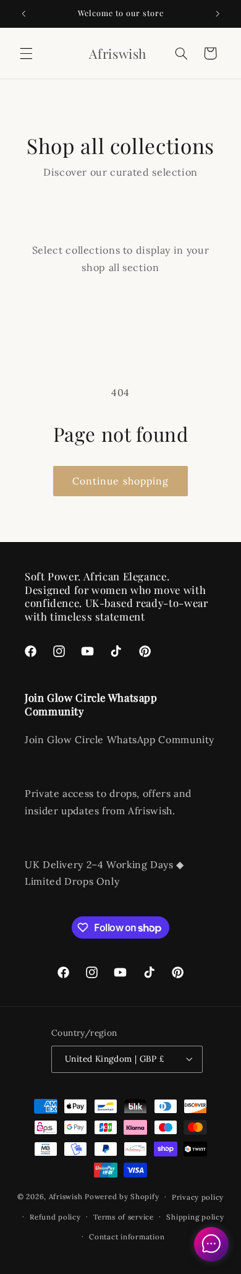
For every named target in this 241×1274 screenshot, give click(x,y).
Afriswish (66, 1196)
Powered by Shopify (122, 1196)
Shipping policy (195, 1216)
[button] (26, 53)
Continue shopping (120, 481)
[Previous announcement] (23, 13)
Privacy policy (198, 1197)
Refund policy (55, 1216)
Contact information (126, 1236)
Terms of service (123, 1216)
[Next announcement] (217, 13)
